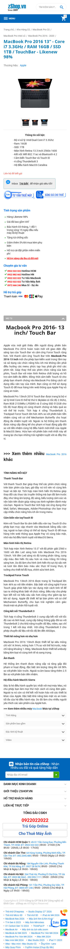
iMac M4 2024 (44, 936)
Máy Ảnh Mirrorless (34, 922)
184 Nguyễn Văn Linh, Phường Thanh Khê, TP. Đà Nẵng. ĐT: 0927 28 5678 (34, 865)
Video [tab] (8, 740)
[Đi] (56, 775)
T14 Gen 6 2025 (13, 922)
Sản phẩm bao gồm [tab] (15, 723)
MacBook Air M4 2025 (16, 933)
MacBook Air (11, 929)
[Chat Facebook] (64, 923)
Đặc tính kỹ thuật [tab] (14, 731)
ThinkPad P (39, 926)
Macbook (37, 708)
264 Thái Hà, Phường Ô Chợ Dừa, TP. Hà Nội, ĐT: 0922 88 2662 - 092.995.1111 (34, 875)
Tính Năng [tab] (11, 715)
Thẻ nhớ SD (32, 915)
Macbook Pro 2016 (56, 454)
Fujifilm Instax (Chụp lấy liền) (39, 947)
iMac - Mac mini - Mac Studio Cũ (20, 944)
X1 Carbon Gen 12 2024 (17, 926)
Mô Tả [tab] (9, 318)
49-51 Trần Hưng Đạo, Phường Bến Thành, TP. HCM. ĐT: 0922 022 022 (35, 843)
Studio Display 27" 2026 (40, 911)
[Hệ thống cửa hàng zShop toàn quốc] (64, 932)
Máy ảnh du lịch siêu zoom (35, 929)
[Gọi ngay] (64, 912)
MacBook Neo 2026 (14, 919)
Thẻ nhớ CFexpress (14, 911)
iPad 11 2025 (55, 940)
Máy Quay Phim (13, 947)
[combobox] (51, 7)
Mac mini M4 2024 (14, 940)
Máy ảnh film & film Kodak (42, 919)
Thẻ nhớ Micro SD (13, 915)
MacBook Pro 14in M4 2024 (44, 933)
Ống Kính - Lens (48, 944)
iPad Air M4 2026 (51, 915)
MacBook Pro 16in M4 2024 (18, 936)
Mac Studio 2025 (36, 940)
